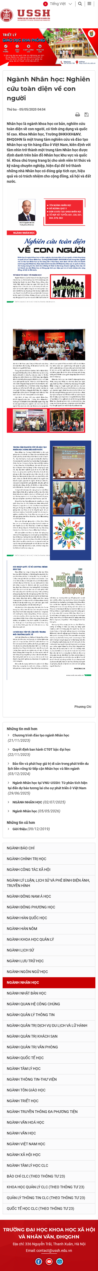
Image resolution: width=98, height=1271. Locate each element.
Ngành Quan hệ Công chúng (33, 1004)
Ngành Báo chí (20, 848)
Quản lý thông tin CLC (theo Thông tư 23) (46, 1198)
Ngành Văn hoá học (25, 1122)
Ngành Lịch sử (20, 950)
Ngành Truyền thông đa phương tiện (42, 1112)
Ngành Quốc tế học (25, 1058)
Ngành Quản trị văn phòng (32, 1047)
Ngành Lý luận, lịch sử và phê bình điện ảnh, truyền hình (48, 883)
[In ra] (78, 114)
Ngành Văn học (21, 1133)
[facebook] (38, 1261)
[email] (59, 1261)
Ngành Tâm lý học (24, 1068)
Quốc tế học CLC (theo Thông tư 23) (40, 1208)
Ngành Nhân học (25, 811)
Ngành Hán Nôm (22, 929)
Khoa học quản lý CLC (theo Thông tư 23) (45, 1187)
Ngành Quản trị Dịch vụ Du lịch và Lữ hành (47, 1025)
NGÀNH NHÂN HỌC (27, 802)
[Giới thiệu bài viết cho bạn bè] (71, 114)
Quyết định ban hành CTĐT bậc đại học (42, 749)
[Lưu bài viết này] (87, 114)
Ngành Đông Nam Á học (29, 896)
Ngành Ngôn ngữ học (27, 972)
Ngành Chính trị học (26, 859)
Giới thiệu (20, 829)
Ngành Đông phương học (31, 907)
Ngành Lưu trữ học (25, 961)
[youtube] (49, 1261)
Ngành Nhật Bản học (26, 993)
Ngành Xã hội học (24, 1155)
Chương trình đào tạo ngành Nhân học (41, 735)
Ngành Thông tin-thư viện (32, 1079)
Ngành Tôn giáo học (26, 1090)
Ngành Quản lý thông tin (31, 1015)
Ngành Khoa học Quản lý (30, 939)
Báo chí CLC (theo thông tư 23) (36, 1176)
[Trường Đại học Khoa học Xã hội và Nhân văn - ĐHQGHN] (6, 15)
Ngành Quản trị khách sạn (32, 1036)
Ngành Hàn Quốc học (27, 918)
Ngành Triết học (22, 1101)
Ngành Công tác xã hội (28, 869)
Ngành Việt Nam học (26, 1144)
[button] (54, 4)
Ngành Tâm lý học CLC (27, 1165)
